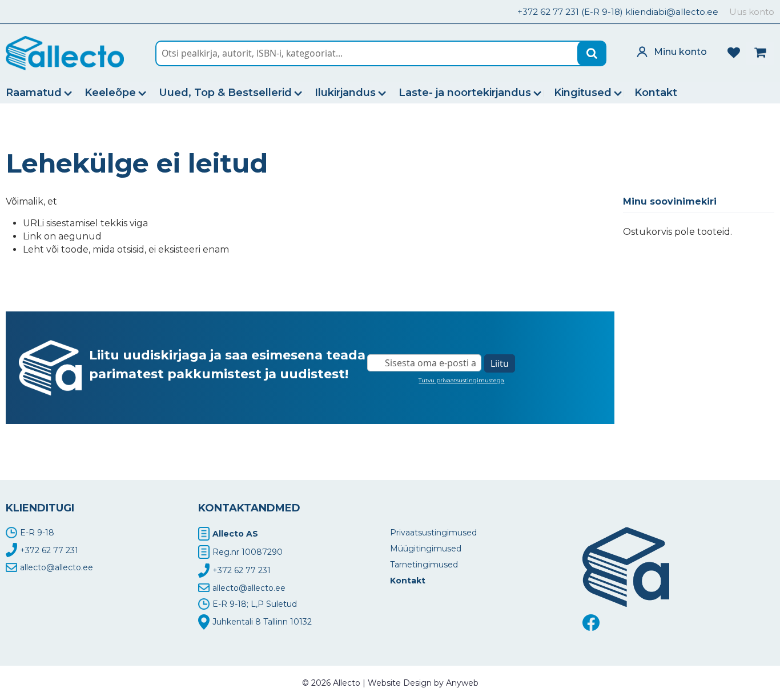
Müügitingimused (425, 548)
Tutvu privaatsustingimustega (461, 380)
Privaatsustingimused (433, 532)
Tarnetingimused (424, 564)
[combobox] (380, 53)
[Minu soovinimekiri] (733, 51)
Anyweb (462, 683)
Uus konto (751, 11)
